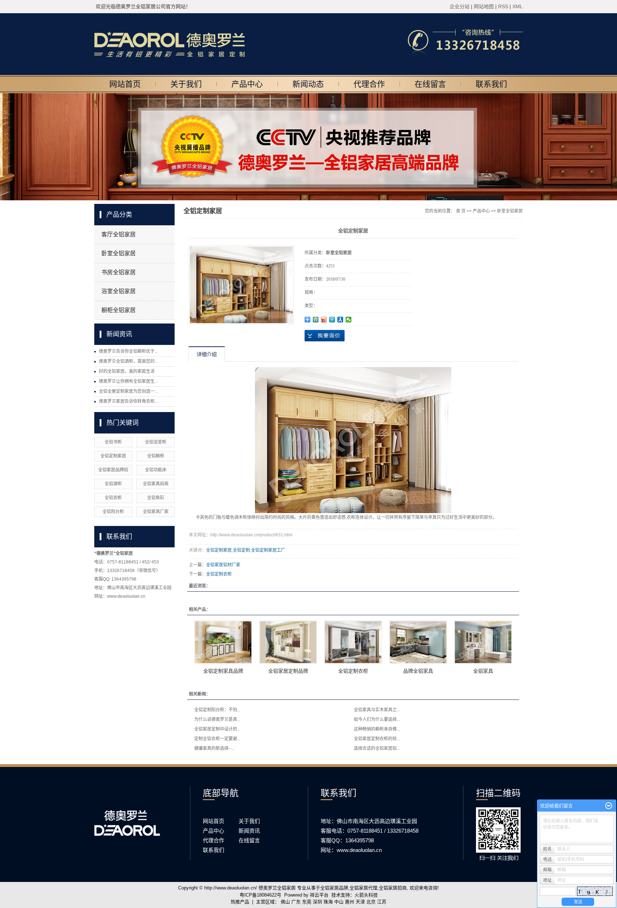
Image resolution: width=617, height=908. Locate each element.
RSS (503, 6)
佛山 (285, 901)
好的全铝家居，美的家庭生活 (127, 371)
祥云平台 (319, 895)
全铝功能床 (155, 469)
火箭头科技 (366, 895)
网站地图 (484, 6)
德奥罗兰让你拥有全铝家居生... (128, 381)
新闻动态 (308, 84)
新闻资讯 (249, 831)
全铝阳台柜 (113, 511)
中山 (338, 901)
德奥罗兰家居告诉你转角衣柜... (128, 401)
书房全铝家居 (118, 272)
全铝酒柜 (113, 483)
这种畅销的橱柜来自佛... (377, 729)
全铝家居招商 (393, 888)
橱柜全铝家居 (118, 310)
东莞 (306, 901)
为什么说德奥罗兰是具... (217, 719)
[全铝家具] (483, 642)
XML (517, 6)
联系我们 (491, 84)
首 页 (461, 211)
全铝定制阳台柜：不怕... (217, 709)
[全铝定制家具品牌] (223, 642)
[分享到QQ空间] (316, 319)
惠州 (349, 901)
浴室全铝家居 (118, 291)
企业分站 (460, 6)
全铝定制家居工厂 (268, 550)
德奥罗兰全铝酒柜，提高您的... (128, 361)
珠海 (328, 901)
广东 (296, 901)
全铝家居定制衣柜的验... (377, 738)
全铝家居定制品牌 (288, 671)
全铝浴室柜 (155, 442)
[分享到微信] (349, 319)
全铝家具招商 (156, 483)
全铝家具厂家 (156, 511)
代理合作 (369, 84)
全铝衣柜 (113, 497)
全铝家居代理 (363, 888)
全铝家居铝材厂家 (223, 564)
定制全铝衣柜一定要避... (217, 738)
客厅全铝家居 (118, 234)
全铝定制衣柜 (219, 574)
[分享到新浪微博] (324, 319)
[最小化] (608, 805)
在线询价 (325, 335)
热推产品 (240, 901)
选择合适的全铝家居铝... (377, 748)
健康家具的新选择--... (214, 748)
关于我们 (186, 84)
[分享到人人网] (340, 319)
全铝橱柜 (155, 455)
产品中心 (247, 84)
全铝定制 (241, 550)
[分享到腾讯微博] (332, 319)
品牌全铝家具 (418, 671)
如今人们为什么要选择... (377, 719)
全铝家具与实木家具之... (377, 709)
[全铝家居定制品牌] (288, 642)
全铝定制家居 (113, 455)
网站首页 (125, 84)
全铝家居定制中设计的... (217, 729)
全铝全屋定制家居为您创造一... (128, 391)
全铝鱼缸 (155, 497)
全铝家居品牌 (334, 888)
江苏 (381, 901)
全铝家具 (483, 671)
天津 (360, 901)
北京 (371, 901)
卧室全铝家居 (118, 253)
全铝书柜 (113, 442)
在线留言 (430, 84)
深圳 (317, 901)
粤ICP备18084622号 (260, 895)
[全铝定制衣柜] (353, 642)
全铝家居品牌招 (113, 469)
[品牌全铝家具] (418, 642)
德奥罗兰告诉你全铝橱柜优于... (128, 351)
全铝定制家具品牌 (223, 671)
